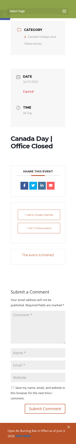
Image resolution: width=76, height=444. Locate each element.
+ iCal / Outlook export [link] (39, 228)
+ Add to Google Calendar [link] (39, 214)
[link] (24, 186)
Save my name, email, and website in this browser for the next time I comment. (38, 393)
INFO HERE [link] (23, 436)
